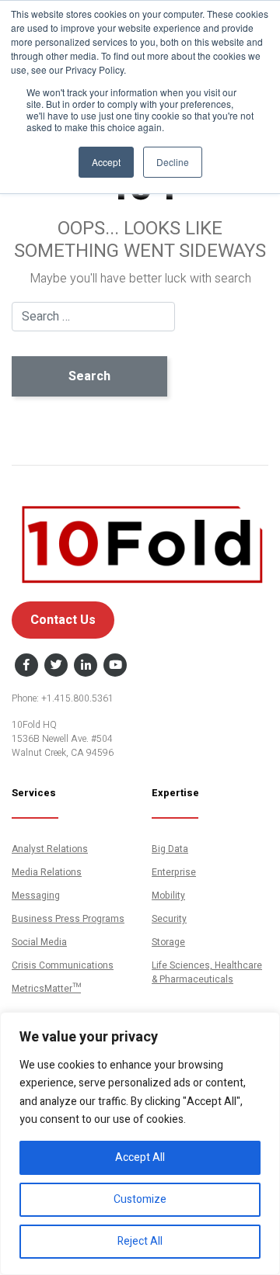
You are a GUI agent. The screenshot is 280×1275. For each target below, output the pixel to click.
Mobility (168, 896)
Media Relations (47, 872)
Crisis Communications (63, 965)
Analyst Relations (50, 849)
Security (169, 919)
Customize (140, 1199)
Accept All (140, 1157)
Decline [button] (172, 161)
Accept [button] (106, 161)
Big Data (170, 849)
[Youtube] (115, 666)
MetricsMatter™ (46, 989)
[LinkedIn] (85, 666)
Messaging (36, 896)
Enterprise (174, 872)
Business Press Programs (68, 919)
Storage (168, 942)
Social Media (39, 942)
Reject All (140, 1241)
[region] (140, 1143)
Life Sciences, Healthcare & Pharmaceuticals (207, 972)
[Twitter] (56, 666)
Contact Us (63, 620)
